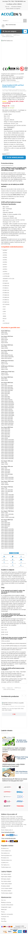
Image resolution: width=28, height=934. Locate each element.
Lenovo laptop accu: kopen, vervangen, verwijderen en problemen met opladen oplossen (14, 749)
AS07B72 (5, 266)
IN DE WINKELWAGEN (15, 157)
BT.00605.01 (5, 288)
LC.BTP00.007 (6, 274)
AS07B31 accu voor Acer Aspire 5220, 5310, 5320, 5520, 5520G (13, 709)
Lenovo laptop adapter (6, 888)
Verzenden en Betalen (16, 6)
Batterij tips (4, 909)
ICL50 (4, 309)
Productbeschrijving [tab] (7, 163)
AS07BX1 (18, 125)
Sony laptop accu (5, 853)
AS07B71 (5, 264)
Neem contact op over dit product (11, 81)
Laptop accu (9, 35)
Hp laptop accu (5, 848)
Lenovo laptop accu (6, 850)
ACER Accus (16, 35)
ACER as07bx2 (12, 240)
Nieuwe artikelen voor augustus (13, 8)
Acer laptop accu (5, 864)
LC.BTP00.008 (6, 276)
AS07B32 (5, 252)
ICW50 (4, 311)
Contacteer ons (5, 916)
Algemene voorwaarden (7, 914)
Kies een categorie (10, 31)
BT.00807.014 (6, 302)
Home (2, 35)
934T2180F (5, 281)
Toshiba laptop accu (6, 867)
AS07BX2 (23, 125)
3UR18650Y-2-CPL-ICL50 (8, 278)
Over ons (7, 6)
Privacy (3, 911)
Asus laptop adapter (6, 881)
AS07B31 (5, 250)
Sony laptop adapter (6, 890)
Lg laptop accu (4, 862)
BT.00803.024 (6, 292)
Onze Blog (3, 921)
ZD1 (4, 321)
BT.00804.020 (6, 295)
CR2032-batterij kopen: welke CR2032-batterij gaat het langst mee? (13, 765)
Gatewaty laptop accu (6, 860)
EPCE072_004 (14, 123)
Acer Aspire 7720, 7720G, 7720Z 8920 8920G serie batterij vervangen (13, 577)
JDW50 (4, 316)
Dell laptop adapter (5, 879)
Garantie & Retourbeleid (7, 904)
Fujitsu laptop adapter (6, 883)
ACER (8, 116)
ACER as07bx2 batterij (7, 36)
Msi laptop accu (5, 857)
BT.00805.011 (6, 299)
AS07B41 (5, 255)
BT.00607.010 (6, 290)
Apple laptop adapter (6, 876)
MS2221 (4, 318)
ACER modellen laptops (19, 173)
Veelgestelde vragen (6, 907)
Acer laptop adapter (6, 874)
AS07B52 (5, 262)
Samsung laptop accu (6, 855)
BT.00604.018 (6, 285)
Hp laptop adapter (5, 886)
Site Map (3, 919)
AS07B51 (5, 259)
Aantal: (4, 154)
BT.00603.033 (6, 283)
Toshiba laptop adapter (6, 893)
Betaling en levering (6, 902)
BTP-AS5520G (6, 304)
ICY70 (4, 313)
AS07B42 (5, 257)
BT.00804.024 (6, 297)
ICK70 (4, 306)
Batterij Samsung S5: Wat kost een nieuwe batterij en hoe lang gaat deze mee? (14, 779)
